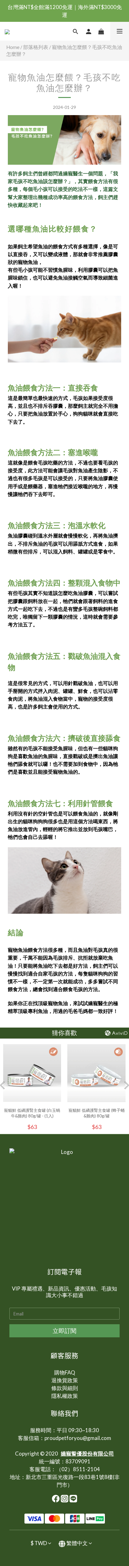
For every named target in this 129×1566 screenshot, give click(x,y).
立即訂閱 (64, 1330)
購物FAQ (64, 1372)
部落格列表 (35, 47)
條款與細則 (64, 1388)
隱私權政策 (64, 1396)
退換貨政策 (64, 1380)
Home (12, 47)
